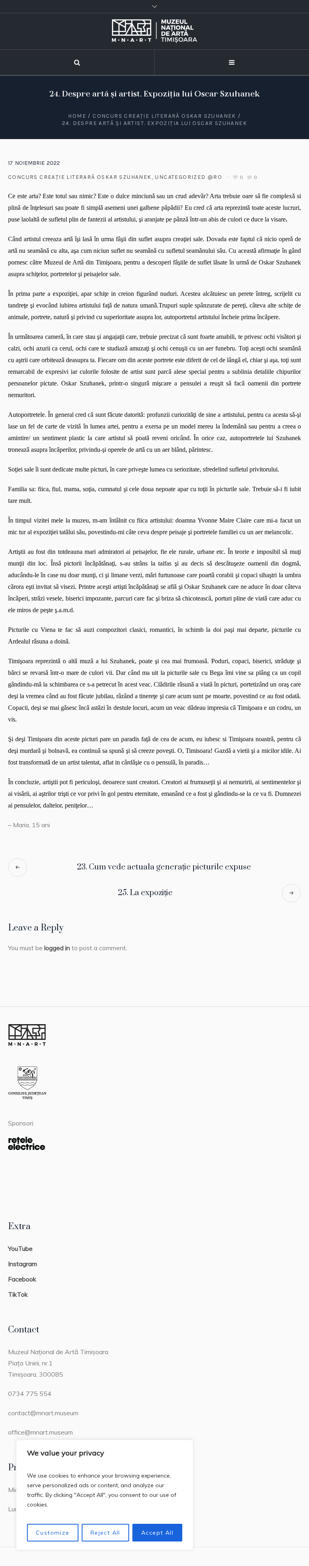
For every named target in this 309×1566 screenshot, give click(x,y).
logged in (57, 948)
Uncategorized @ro (188, 177)
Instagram (22, 1264)
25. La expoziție (145, 893)
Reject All (105, 1532)
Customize (53, 1532)
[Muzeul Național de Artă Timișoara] (154, 31)
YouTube (20, 1248)
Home (77, 116)
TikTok (18, 1294)
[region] (104, 1495)
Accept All (157, 1532)
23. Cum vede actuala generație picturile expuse (164, 867)
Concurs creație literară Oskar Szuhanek (164, 116)
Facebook (22, 1279)
